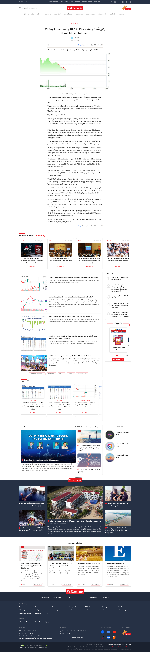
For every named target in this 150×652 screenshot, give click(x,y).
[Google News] (130, 2)
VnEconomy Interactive (115, 563)
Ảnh (20, 621)
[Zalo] (119, 2)
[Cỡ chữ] (52, 45)
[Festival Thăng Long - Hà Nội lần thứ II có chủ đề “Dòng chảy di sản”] (32, 518)
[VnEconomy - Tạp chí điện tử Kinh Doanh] (75, 591)
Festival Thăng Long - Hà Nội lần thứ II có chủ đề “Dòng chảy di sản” (31, 529)
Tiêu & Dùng (64, 2)
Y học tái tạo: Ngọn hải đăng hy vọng (88, 471)
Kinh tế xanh (68, 14)
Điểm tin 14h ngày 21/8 (122, 434)
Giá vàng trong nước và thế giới (89, 563)
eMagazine (98, 427)
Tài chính (48, 14)
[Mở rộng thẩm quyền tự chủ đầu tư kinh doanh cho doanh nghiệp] (32, 493)
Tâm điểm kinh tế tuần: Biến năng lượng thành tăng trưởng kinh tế (88, 448)
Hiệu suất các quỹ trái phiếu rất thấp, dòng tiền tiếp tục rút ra (70, 316)
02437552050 (66, 633)
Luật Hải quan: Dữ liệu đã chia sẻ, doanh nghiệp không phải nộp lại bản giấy (89, 260)
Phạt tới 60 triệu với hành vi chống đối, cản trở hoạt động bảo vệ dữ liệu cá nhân (32, 260)
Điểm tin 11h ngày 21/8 (122, 445)
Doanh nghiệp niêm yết (85, 400)
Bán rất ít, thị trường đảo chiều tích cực (119, 278)
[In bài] (48, 45)
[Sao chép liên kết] (98, 45)
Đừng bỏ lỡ (25, 381)
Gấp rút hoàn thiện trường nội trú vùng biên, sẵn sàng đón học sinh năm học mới (74, 522)
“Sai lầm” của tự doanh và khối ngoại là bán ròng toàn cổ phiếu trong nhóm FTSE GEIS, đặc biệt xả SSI (73, 337)
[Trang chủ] (25, 14)
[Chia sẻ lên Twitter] (92, 45)
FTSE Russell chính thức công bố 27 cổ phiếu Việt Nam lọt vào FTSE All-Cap (120, 314)
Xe (72, 2)
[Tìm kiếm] (24, 8)
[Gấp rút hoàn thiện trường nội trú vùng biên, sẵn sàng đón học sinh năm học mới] (75, 502)
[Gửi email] (95, 45)
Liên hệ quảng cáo (77, 637)
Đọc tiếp (24, 274)
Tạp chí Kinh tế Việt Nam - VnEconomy (120, 646)
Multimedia (26, 427)
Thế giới (112, 14)
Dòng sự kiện (75, 543)
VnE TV (77, 2)
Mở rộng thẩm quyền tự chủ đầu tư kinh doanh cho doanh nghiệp (31, 505)
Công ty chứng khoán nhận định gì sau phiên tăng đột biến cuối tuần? (73, 277)
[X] (115, 2)
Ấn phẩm (118, 324)
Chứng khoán (53, 2)
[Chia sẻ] (101, 45)
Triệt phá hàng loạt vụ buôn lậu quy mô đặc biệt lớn (117, 505)
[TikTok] (126, 2)
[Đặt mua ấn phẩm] (126, 7)
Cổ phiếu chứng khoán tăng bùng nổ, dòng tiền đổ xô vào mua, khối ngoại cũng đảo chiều (120, 288)
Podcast (83, 427)
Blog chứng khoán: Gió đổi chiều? (120, 297)
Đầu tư (39, 14)
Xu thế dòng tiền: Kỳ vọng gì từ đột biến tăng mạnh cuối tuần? (71, 297)
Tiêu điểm (31, 14)
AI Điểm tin (118, 427)
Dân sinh (121, 14)
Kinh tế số (57, 14)
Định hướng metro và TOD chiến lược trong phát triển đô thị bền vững (31, 566)
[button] (75, 417)
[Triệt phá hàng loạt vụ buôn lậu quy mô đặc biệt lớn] (118, 493)
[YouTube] (122, 2)
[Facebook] (111, 2)
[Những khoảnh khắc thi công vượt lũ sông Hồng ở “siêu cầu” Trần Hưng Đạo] (118, 518)
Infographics (89, 427)
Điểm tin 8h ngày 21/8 (122, 456)
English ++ (97, 2)
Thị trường (79, 14)
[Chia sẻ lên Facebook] (88, 45)
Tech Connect (87, 2)
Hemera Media (45, 646)
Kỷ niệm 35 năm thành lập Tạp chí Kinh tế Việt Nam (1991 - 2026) (60, 566)
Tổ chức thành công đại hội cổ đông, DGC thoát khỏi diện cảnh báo (85, 405)
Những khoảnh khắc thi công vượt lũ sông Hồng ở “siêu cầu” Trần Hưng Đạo (118, 530)
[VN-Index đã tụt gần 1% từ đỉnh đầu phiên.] (75, 53)
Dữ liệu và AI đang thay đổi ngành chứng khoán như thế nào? (70, 356)
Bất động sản (103, 14)
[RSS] (114, 637)
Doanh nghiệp (90, 14)
